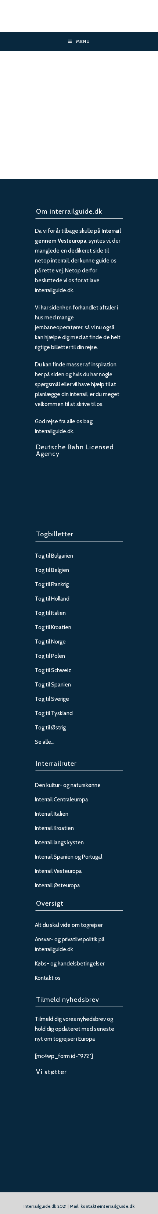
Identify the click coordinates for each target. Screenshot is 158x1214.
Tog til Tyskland (54, 713)
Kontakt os (48, 978)
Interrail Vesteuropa (58, 871)
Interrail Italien (51, 814)
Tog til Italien (50, 613)
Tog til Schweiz (53, 670)
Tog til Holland (52, 598)
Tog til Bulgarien (54, 555)
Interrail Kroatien (54, 828)
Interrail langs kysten (59, 842)
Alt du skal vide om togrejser (69, 925)
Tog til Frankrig (52, 584)
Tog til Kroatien (53, 627)
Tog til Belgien (52, 570)
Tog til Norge (50, 641)
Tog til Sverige (52, 699)
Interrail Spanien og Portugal (68, 857)
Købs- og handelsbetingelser (69, 963)
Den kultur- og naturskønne (68, 785)
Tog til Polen (50, 656)
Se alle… (44, 742)
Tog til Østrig (50, 727)
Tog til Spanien (53, 684)
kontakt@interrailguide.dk (107, 1206)
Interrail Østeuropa (57, 885)
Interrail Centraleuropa (61, 799)
